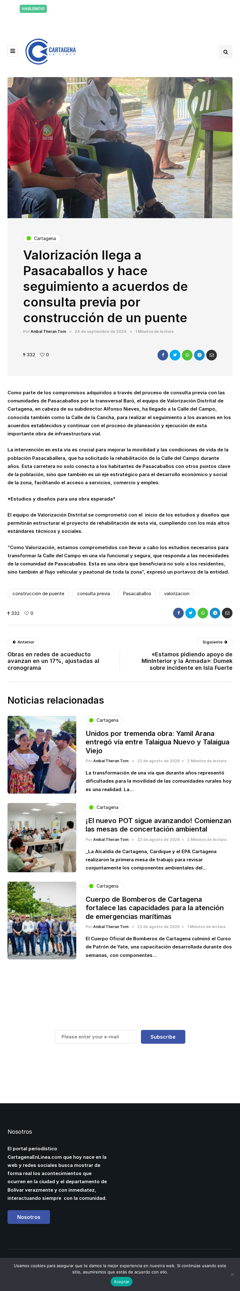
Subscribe (163, 1037)
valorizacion (176, 593)
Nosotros (28, 1217)
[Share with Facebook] (163, 355)
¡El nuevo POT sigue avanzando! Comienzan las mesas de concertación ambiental (158, 824)
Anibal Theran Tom (48, 331)
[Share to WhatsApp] (187, 355)
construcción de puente (38, 593)
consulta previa (93, 593)
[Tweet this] (175, 355)
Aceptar (122, 1281)
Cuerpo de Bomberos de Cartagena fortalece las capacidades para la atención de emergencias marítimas (155, 908)
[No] (232, 1274)
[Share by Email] (211, 355)
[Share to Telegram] (199, 355)
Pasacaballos (137, 593)
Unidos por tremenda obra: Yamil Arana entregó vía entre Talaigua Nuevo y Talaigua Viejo (157, 742)
